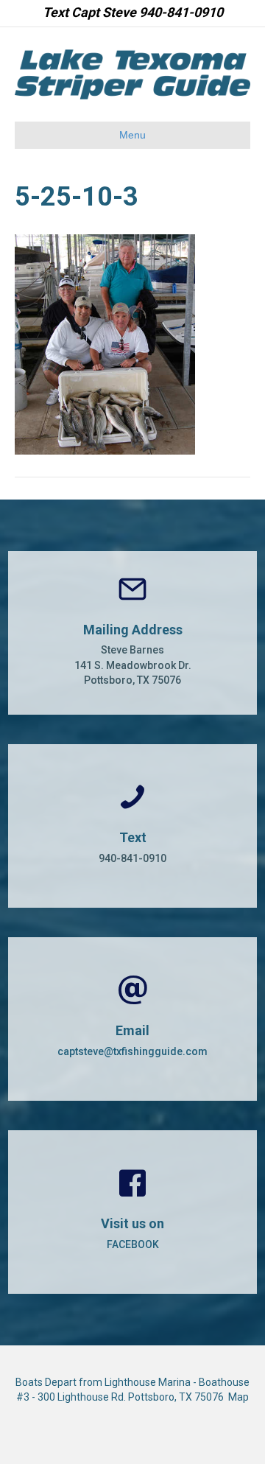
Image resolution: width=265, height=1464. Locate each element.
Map (238, 1397)
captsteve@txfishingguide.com (132, 1051)
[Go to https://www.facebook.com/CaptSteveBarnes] (132, 1212)
